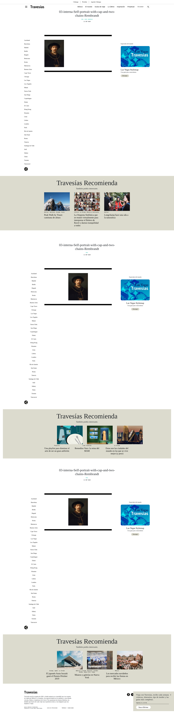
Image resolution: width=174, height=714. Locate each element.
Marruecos (27, 66)
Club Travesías (87, 445)
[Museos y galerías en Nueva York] (87, 660)
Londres (26, 124)
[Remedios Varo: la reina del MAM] (87, 435)
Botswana (27, 58)
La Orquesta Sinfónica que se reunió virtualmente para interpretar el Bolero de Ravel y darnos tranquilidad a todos (86, 220)
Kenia (26, 62)
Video (93, 672)
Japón (56, 670)
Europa (58, 212)
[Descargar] (135, 56)
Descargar (124, 75)
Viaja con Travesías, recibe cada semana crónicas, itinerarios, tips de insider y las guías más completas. (152, 697)
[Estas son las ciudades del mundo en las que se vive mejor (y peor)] (117, 435)
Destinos (52, 212)
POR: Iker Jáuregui (87, 19)
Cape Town (27, 73)
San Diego (27, 95)
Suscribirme (143, 707)
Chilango (75, 2)
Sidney (26, 153)
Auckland (27, 40)
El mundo (88, 7)
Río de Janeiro (28, 131)
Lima (25, 116)
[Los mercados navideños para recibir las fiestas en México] (117, 660)
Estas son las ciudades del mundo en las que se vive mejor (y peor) (117, 451)
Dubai (26, 102)
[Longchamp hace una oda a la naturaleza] (117, 201)
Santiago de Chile (29, 145)
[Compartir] (26, 169)
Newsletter (140, 6)
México (80, 7)
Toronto (26, 160)
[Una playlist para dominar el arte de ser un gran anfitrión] (57, 435)
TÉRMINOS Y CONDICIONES (68, 707)
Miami (26, 87)
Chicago (26, 76)
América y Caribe (81, 670)
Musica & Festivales (93, 212)
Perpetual (130, 7)
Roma (26, 138)
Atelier (46, 212)
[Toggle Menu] (26, 6)
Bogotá (26, 55)
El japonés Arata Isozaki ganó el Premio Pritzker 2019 (57, 676)
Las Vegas (27, 80)
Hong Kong (27, 109)
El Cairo (26, 106)
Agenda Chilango (96, 2)
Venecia (26, 142)
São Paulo (27, 135)
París (25, 127)
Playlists (57, 445)
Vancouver (27, 164)
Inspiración (121, 7)
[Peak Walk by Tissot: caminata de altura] (57, 201)
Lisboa (26, 120)
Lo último (111, 7)
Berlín (26, 51)
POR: (87, 252)
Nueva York (27, 91)
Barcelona (27, 44)
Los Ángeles (27, 84)
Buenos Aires (28, 69)
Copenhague (27, 98)
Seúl (25, 149)
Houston (26, 113)
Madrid (26, 47)
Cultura (76, 212)
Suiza (62, 212)
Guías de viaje (100, 7)
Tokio (26, 156)
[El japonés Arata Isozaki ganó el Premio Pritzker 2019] (57, 660)
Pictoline (84, 2)
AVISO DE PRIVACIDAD (52, 707)
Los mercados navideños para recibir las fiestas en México (117, 676)
